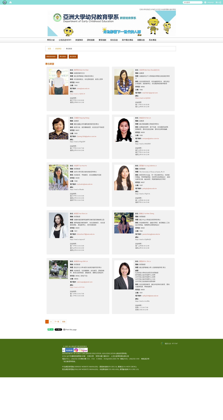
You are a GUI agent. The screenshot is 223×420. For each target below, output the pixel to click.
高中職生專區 (127, 40)
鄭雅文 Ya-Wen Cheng (146, 213)
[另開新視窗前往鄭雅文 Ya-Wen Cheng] (124, 223)
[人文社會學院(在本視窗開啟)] (112, 23)
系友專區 (152, 40)
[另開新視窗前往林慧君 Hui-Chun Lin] (58, 225)
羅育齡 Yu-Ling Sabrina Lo (148, 166)
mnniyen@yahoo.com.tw (150, 138)
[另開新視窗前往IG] (81, 350)
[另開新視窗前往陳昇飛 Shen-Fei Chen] (58, 82)
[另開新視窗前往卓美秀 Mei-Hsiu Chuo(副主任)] (124, 82)
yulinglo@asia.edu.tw (149, 188)
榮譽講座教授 (51, 56)
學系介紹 (51, 40)
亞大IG (161, 9)
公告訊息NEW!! (65, 40)
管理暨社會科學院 (170, 9)
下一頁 (56, 321)
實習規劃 (102, 40)
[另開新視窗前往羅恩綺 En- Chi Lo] (124, 275)
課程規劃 (91, 40)
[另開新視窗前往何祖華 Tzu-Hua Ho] (58, 177)
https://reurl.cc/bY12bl (77, 287)
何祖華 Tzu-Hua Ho (80, 166)
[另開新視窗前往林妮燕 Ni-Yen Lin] (124, 129)
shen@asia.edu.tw (83, 88)
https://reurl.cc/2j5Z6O (142, 98)
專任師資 (63, 56)
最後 (63, 321)
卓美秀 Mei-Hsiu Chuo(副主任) (149, 70)
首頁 (49, 49)
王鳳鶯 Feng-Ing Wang (81, 118)
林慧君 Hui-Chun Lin (80, 213)
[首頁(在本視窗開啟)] (10, 2)
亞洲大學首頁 (144, 9)
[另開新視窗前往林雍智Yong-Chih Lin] (58, 270)
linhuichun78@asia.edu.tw (86, 234)
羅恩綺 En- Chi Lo (145, 261)
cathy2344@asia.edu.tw (150, 296)
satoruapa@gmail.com (84, 282)
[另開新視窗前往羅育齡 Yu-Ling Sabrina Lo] (124, 177)
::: (174, 7)
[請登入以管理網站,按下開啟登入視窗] (5, 2)
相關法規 (141, 40)
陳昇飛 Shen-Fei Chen (81, 70)
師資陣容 (79, 40)
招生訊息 (114, 40)
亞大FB (151, 9)
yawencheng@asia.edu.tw (151, 234)
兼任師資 (73, 56)
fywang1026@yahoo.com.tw (86, 136)
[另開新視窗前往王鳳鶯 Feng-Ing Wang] (58, 128)
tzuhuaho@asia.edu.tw (84, 184)
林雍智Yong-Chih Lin (81, 261)
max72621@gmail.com (150, 93)
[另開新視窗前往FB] (68, 350)
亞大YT (156, 9)
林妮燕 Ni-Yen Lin (145, 118)
